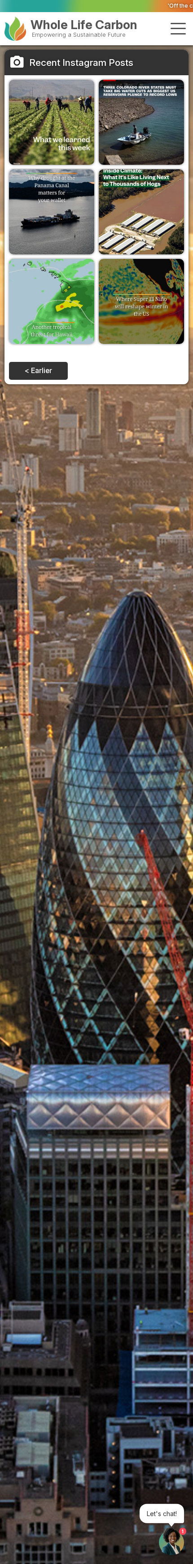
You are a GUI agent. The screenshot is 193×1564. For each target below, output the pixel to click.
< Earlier (38, 370)
